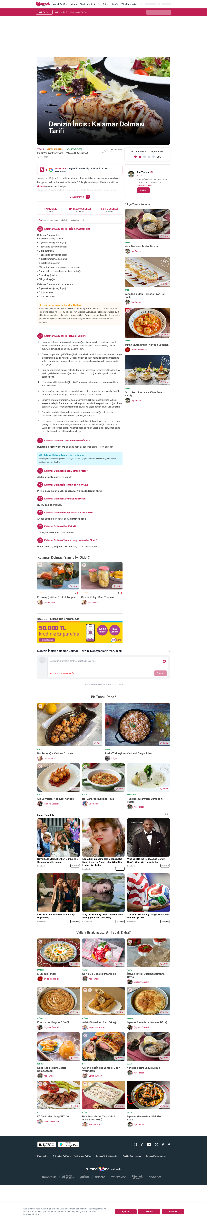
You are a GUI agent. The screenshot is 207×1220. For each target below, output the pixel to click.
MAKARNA (131, 795)
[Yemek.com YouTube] (149, 1144)
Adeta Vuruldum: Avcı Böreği (99, 1022)
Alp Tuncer (143, 172)
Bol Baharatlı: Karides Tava (98, 798)
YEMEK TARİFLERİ (55, 149)
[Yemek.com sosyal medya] (100, 1169)
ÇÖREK (85, 1112)
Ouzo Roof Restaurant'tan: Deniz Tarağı (144, 394)
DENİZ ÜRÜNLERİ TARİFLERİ (50, 153)
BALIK (127, 242)
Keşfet (115, 4)
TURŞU (40, 593)
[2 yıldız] (140, 157)
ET (83, 1064)
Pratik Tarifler (43, 12)
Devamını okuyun (144, 185)
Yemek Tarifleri (60, 4)
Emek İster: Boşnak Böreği (53, 1022)
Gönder (160, 673)
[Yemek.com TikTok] (142, 1144)
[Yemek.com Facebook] (163, 1144)
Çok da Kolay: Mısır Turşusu (97, 597)
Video (74, 4)
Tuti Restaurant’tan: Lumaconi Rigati (145, 800)
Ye (99, 4)
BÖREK (40, 1018)
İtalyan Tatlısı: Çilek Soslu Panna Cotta (145, 975)
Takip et (143, 190)
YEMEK (40, 149)
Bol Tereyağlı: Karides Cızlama (55, 753)
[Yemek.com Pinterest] (169, 1144)
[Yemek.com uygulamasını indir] (46, 1144)
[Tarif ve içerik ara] (141, 4)
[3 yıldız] (144, 157)
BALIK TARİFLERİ (74, 149)
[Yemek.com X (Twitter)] (156, 1144)
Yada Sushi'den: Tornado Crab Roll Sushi (145, 295)
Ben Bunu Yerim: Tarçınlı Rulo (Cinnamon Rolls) (99, 1118)
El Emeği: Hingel (46, 973)
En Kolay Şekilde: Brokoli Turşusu (56, 597)
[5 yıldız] (153, 157)
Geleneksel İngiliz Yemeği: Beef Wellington (101, 1069)
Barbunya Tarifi (60, 12)
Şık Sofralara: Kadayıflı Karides (55, 798)
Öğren (106, 4)
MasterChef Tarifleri (78, 12)
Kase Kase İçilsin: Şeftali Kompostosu (51, 1069)
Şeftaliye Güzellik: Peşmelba (99, 973)
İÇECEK (40, 1064)
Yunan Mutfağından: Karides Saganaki (147, 344)
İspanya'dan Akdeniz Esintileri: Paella (145, 1118)
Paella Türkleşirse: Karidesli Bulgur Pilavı (128, 753)
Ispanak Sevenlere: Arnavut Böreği (147, 1022)
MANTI (40, 970)
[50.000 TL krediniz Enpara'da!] (80, 632)
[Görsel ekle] (164, 661)
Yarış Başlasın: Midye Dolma (141, 246)
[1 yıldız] (135, 157)
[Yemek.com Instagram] (135, 1144)
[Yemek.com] (43, 4)
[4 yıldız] (149, 157)
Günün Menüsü (87, 4)
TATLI (85, 970)
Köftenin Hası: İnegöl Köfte (53, 1116)
